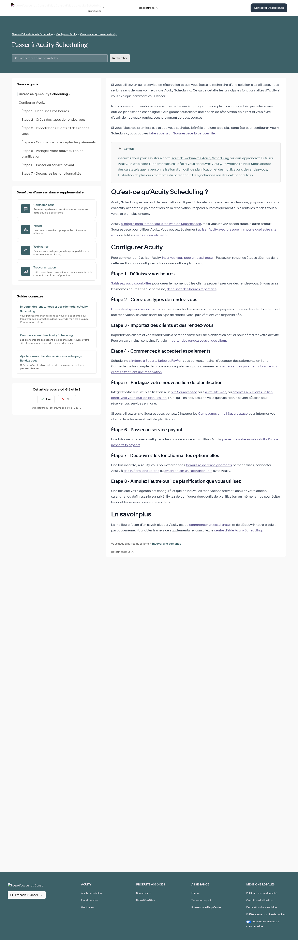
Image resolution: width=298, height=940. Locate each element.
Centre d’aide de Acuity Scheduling (32, 34)
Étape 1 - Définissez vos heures (45, 111)
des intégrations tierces (141, 471)
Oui (48, 399)
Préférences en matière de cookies (266, 914)
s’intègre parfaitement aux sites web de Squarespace (161, 224)
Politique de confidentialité (261, 893)
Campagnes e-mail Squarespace (223, 413)
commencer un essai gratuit (210, 525)
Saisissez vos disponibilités (131, 283)
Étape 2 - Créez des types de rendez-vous (53, 119)
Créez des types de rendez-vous (135, 309)
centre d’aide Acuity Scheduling (238, 530)
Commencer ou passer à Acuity (98, 34)
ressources (146, 7)
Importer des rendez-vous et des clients (197, 340)
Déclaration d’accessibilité (261, 907)
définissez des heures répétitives (192, 289)
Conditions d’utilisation (259, 900)
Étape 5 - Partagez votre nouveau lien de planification (52, 153)
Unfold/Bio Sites (145, 900)
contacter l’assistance (269, 7)
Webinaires (87, 907)
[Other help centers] (104, 8)
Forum (195, 893)
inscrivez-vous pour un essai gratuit (188, 258)
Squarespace (143, 893)
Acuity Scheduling (91, 893)
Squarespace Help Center (206, 907)
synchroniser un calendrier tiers (188, 471)
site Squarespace (184, 392)
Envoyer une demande (166, 543)
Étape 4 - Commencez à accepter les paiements (58, 142)
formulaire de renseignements (209, 465)
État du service (89, 900)
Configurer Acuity (66, 34)
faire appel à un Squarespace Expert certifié (182, 133)
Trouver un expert (201, 900)
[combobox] (60, 58)
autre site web (215, 392)
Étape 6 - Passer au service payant (47, 165)
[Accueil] (29, 885)
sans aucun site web (151, 235)
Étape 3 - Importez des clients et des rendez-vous (55, 131)
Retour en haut (120, 551)
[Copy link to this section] (213, 192)
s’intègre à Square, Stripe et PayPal (155, 361)
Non (69, 399)
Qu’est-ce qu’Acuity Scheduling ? (44, 94)
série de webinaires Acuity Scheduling (200, 158)
